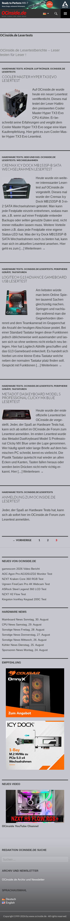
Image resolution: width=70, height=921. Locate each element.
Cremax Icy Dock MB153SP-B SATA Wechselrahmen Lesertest (31, 167)
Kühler (28, 68)
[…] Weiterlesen (32, 248)
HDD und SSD (32, 157)
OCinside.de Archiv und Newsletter (23, 879)
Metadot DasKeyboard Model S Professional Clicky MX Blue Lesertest (31, 398)
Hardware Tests (12, 68)
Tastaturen (19, 272)
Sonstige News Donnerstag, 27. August (26, 634)
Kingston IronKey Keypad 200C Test (24, 599)
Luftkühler (41, 68)
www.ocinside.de (37, 916)
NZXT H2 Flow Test (14, 594)
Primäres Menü (65, 13)
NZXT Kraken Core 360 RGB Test (22, 578)
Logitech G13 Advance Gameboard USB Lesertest (34, 279)
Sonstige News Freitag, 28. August (23, 629)
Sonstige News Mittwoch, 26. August (24, 639)
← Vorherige (22, 540)
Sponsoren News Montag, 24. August (25, 650)
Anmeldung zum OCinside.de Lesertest (29, 499)
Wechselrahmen (27, 160)
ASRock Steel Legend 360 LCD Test (24, 589)
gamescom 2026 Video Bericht (21, 568)
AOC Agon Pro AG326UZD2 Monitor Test (27, 573)
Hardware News (14, 611)
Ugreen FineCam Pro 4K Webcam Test (26, 584)
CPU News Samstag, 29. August (21, 624)
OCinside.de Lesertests (38, 269)
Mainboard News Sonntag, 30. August (25, 619)
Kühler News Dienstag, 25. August (23, 644)
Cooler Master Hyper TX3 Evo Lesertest (29, 79)
